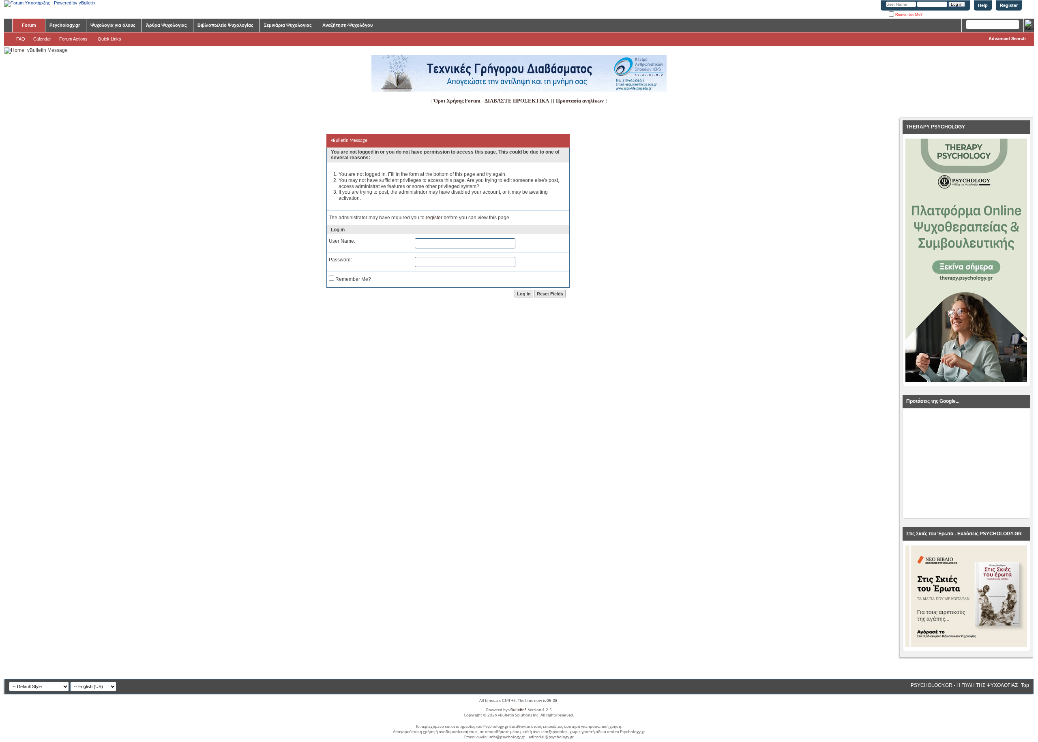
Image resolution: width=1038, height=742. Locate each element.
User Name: (342, 241)
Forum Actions (73, 38)
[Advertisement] (966, 463)
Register (1009, 5)
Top (1025, 685)
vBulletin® (517, 710)
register (434, 217)
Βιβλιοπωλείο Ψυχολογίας (225, 25)
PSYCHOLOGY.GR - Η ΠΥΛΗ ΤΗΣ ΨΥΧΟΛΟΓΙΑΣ (964, 685)
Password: (340, 260)
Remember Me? (908, 15)
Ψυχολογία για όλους (112, 25)
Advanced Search (1007, 38)
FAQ (20, 38)
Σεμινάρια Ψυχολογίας (288, 25)
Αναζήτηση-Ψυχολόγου (347, 25)
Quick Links (109, 38)
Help (983, 5)
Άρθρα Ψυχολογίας (166, 25)
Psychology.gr (64, 25)
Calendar (42, 38)
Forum (29, 25)
